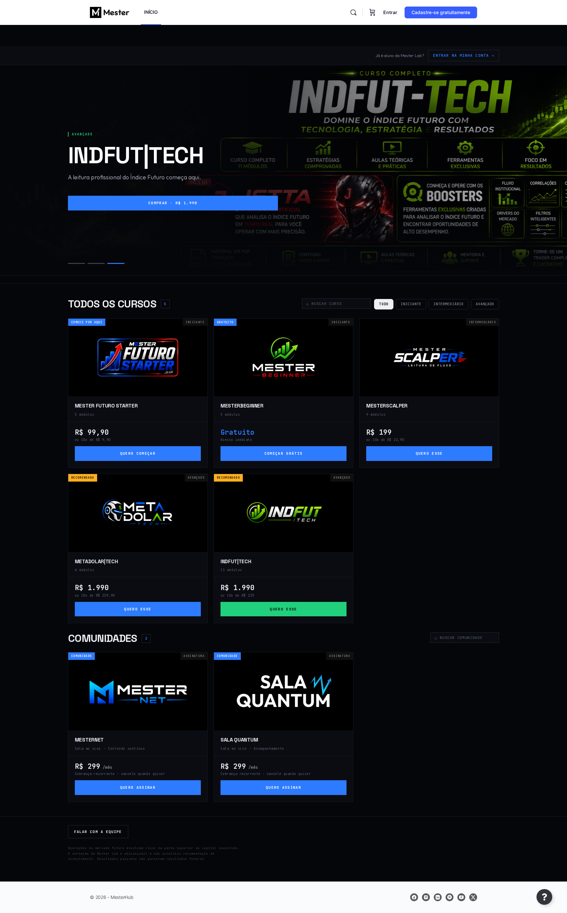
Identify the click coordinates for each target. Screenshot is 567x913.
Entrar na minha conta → (463, 55)
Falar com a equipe (98, 831)
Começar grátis (283, 453)
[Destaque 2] (96, 263)
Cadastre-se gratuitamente (440, 12)
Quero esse (429, 453)
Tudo (383, 304)
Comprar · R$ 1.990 (173, 203)
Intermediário (448, 304)
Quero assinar (138, 787)
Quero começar (138, 453)
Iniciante (411, 304)
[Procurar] (353, 12)
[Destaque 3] (115, 263)
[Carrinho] (372, 12)
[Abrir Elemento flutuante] (544, 897)
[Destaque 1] (76, 263)
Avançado (485, 304)
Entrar (390, 12)
